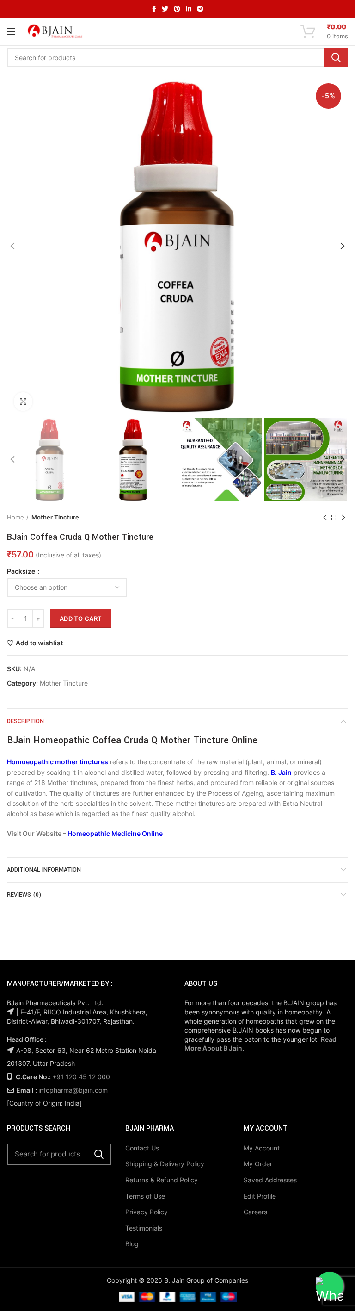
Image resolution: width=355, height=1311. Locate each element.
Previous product (325, 517)
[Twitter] (165, 9)
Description (25, 721)
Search (336, 57)
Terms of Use (145, 1196)
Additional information (44, 870)
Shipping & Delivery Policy (164, 1164)
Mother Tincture (55, 517)
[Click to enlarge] (23, 401)
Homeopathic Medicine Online (115, 833)
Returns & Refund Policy (161, 1180)
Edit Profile (260, 1196)
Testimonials (143, 1228)
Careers (255, 1212)
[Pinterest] (177, 9)
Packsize (22, 571)
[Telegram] (200, 9)
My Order (258, 1164)
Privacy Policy (146, 1212)
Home (15, 517)
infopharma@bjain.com (73, 1090)
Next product (343, 517)
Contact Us (142, 1148)
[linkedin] (188, 9)
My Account (262, 1148)
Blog (132, 1244)
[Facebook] (154, 9)
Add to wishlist (39, 643)
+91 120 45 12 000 (81, 1077)
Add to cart (81, 618)
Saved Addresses (270, 1180)
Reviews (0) (24, 894)
